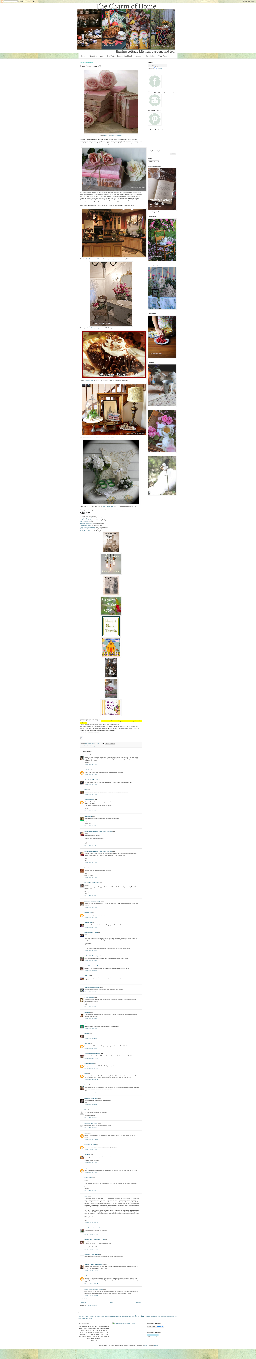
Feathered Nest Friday (86, 520)
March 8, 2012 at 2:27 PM (90, 794)
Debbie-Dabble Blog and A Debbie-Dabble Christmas (98, 831)
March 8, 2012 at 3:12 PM (90, 895)
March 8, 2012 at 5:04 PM (90, 982)
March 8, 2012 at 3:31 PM (90, 927)
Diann (86, 1024)
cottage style (108, 1316)
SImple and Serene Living (91, 1098)
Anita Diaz (87, 770)
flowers (137, 1316)
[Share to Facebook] (112, 744)
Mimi (85, 1133)
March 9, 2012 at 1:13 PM (90, 1149)
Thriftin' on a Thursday (86, 529)
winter (90, 1318)
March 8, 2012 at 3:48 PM (90, 960)
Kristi (85, 1085)
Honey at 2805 (88, 922)
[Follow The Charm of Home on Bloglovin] (155, 1327)
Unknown (87, 1043)
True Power (163, 56)
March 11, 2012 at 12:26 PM (91, 1259)
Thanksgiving (93, 1316)
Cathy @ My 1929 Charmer (91, 1254)
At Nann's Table (89, 380)
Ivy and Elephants (89, 997)
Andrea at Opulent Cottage (91, 956)
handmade (151, 1316)
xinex (85, 789)
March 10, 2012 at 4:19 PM (91, 1234)
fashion (133, 1316)
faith (127, 1316)
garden (147, 1316)
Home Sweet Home (88, 746)
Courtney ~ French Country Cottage (93, 1264)
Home (82, 56)
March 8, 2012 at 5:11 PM (90, 992)
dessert (124, 1316)
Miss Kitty (87, 1012)
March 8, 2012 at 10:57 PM (91, 1068)
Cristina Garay (88, 912)
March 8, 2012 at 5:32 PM (90, 1007)
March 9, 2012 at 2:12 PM (90, 1162)
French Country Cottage (93, 328)
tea (87, 1318)
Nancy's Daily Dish (108, 506)
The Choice (149, 56)
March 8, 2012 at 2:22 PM (90, 784)
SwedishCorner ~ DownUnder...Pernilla (94, 1239)
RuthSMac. (87, 1154)
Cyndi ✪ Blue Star (89, 1063)
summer (83, 1318)
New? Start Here (96, 56)
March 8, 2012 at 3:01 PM (90, 862)
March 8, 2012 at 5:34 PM (90, 1018)
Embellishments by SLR (92, 259)
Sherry (114, 135)
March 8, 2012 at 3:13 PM (90, 907)
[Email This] (106, 744)
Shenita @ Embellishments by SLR (93, 1289)
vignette (95, 746)
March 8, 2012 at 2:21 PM (90, 774)
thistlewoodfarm (88, 1178)
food (142, 1316)
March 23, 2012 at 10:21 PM (91, 1295)
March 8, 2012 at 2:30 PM (90, 811)
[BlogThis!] (108, 744)
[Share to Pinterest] (114, 744)
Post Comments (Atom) (92, 1305)
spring (176, 1316)
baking (99, 1316)
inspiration (157, 1316)
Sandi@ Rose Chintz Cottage (92, 883)
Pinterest (119, 135)
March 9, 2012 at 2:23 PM (90, 1172)
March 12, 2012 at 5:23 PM (91, 1270)
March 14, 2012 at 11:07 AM (91, 1284)
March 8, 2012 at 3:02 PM (90, 877)
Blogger (156, 1345)
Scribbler (86, 1033)
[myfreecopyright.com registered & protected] (123, 1323)
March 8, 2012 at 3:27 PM (90, 917)
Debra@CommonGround (91, 966)
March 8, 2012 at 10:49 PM (91, 1058)
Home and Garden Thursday (87, 527)
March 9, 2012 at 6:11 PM (90, 1190)
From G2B (87, 975)
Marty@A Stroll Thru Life (91, 780)
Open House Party (85, 525)
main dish (163, 1316)
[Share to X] (110, 744)
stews (79, 1318)
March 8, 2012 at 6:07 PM (90, 1028)
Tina (85, 1110)
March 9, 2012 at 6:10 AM (90, 1104)
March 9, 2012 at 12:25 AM (91, 1093)
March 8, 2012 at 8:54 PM (90, 1038)
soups (172, 1316)
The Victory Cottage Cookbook (119, 56)
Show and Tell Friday (86, 523)
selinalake (107, 135)
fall (130, 1316)
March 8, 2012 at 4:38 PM (90, 970)
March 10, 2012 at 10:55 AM (91, 1222)
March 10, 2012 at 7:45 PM (91, 1249)
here (92, 202)
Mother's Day (81, 1316)
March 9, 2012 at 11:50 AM (91, 1139)
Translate (160, 68)
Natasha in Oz (88, 816)
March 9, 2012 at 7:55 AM (90, 1127)
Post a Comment (86, 1299)
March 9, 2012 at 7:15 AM (90, 1118)
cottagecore (115, 1316)
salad (170, 1316)
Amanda (86, 755)
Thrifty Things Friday (86, 531)
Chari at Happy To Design (91, 932)
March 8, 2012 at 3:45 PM (90, 950)
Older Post (139, 1302)
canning (102, 1316)
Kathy (86, 1276)
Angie (86, 1168)
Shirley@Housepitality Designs (92, 1053)
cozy (120, 1316)
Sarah (86, 1073)
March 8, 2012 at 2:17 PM (90, 764)
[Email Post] (103, 743)
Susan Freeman (88, 868)
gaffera (145, 1345)
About (138, 56)
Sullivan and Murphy (90, 437)
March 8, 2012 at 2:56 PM (90, 846)
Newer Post (83, 1302)
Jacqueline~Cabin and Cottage (92, 901)
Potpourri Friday (84, 522)
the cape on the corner (90, 1144)
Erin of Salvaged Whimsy (91, 1123)
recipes (167, 1316)
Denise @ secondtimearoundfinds (93, 1228)
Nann (85, 1196)
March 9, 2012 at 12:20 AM (91, 1079)
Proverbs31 (87, 1316)
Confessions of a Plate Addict (92, 987)
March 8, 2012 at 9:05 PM (90, 1048)
